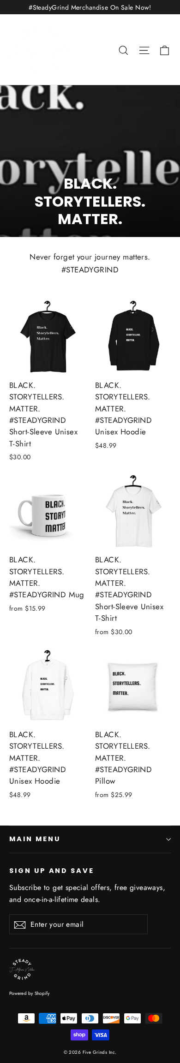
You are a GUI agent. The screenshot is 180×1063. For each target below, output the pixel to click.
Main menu (34, 838)
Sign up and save (51, 870)
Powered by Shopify (29, 993)
